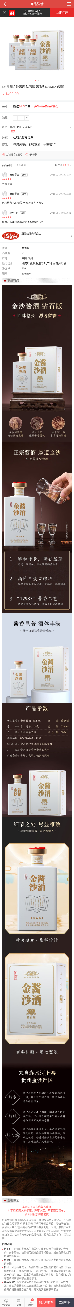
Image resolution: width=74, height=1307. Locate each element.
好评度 (62, 165)
